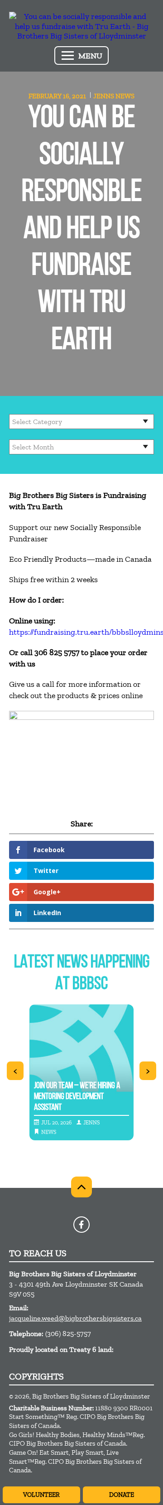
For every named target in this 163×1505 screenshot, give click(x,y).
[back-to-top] (81, 1187)
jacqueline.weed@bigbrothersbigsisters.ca (75, 1318)
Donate (121, 1495)
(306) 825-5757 (68, 1333)
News (124, 96)
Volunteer (41, 1495)
